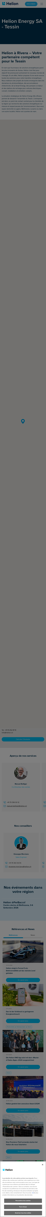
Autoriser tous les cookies (23, 1213)
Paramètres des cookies (23, 1200)
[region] (23, 1189)
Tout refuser (23, 1207)
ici (33, 1193)
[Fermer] (42, 1164)
